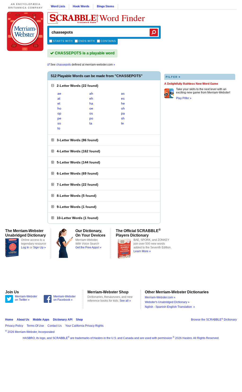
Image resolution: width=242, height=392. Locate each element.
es (123, 98)
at (58, 98)
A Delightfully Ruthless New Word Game (191, 83)
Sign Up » (39, 247)
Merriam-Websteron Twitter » (26, 298)
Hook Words (81, 6)
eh (91, 98)
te (122, 123)
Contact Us (55, 325)
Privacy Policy (14, 325)
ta (90, 123)
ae (59, 93)
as (123, 93)
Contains (108, 41)
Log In (25, 247)
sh (123, 118)
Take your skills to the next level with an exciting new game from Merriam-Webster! (203, 91)
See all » (125, 300)
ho (59, 108)
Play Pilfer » (183, 98)
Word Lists (58, 6)
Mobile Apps (41, 319)
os (91, 113)
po (91, 118)
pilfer (173, 76)
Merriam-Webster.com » (160, 297)
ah (91, 93)
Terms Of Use (35, 325)
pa (123, 113)
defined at (82, 64)
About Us (23, 319)
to (58, 128)
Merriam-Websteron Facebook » (64, 298)
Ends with (86, 41)
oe (91, 108)
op (59, 113)
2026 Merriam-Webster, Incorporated (30, 332)
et (58, 103)
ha (91, 103)
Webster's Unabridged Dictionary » (167, 302)
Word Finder (122, 18)
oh (123, 108)
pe (59, 118)
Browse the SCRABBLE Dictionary (214, 319)
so (59, 123)
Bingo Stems (105, 6)
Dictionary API (62, 319)
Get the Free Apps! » (88, 247)
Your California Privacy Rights (84, 325)
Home (9, 319)
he (123, 103)
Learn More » (142, 251)
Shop (79, 319)
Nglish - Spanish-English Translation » (170, 306)
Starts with (63, 41)
